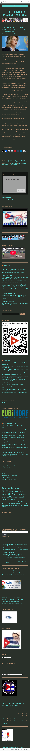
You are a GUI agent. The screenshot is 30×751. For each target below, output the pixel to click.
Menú (15, 6)
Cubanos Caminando (6, 471)
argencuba (4, 469)
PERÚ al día (6, 265)
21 (14, 720)
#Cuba (3, 486)
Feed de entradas (20, 703)
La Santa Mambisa (15, 601)
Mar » (5, 723)
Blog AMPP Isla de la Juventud (8, 466)
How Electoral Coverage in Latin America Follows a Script (14, 429)
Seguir (4, 534)
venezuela (4, 506)
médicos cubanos (6, 502)
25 (3, 722)
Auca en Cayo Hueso (6, 597)
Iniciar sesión (12, 703)
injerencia (23, 160)
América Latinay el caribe (12, 160)
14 (14, 718)
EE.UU (19, 160)
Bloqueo (11, 491)
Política (17, 161)
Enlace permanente (14, 164)
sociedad (25, 503)
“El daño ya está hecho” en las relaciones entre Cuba (13, 574)
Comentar (20, 190)
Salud (20, 504)
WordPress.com (15, 705)
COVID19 (4, 494)
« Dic (3, 723)
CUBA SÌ (19, 494)
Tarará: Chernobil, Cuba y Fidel (8, 570)
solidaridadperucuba (17, 603)
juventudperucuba (20, 599)
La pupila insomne (6, 477)
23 (22, 720)
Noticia (11, 502)
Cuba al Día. (6, 360)
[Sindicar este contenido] (2, 265)
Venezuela (25, 161)
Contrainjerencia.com (16, 597)
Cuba (15, 494)
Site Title (3, 473)
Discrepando (11, 599)
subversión (19, 505)
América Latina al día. (10, 423)
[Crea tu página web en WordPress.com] (15, 1)
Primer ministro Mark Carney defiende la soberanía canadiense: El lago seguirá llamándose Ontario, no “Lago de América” (15, 386)
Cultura (24, 494)
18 (3, 720)
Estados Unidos (14, 163)
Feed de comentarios (6, 705)
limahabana (10, 33)
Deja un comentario (18, 33)
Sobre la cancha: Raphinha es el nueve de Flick (12, 382)
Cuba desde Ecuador (6, 467)
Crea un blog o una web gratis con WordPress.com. (13, 747)
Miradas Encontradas (6, 603)
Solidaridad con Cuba (12, 505)
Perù (15, 502)
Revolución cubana (13, 504)
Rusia (21, 161)
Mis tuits (3, 402)
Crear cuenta (4, 703)
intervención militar (12, 161)
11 (3, 718)
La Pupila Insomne (6, 601)
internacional (4, 161)
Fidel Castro (15, 497)
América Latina (7, 163)
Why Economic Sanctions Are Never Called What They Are (14, 435)
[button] (11, 223)
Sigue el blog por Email (9, 527)
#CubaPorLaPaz (8, 486)
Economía (4, 497)
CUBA (9, 494)
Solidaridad (4, 505)
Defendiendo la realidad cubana (15, 13)
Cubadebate (4, 599)
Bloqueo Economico (18, 491)
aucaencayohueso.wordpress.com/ (9, 475)
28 (14, 722)
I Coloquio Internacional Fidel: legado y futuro (13, 547)
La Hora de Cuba (5, 464)
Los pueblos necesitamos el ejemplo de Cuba (11, 572)
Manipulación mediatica (21, 500)
